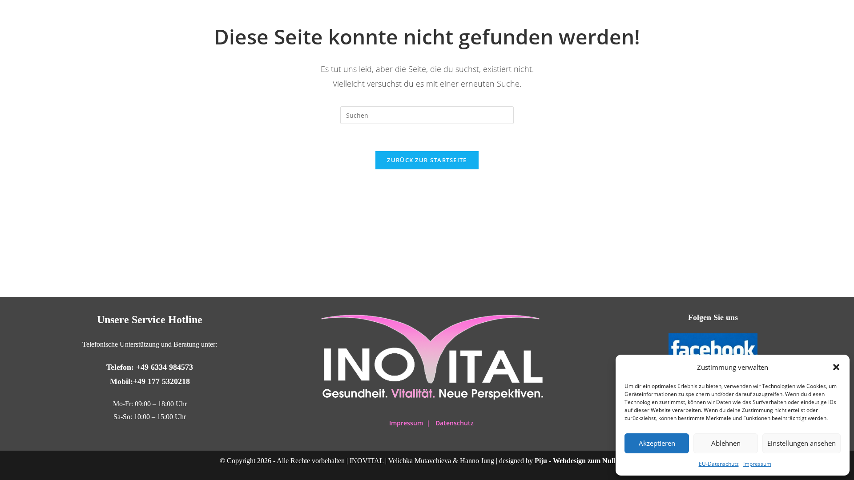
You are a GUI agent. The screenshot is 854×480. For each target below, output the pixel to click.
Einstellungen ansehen (801, 443)
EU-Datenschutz (719, 464)
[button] (836, 367)
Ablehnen (726, 443)
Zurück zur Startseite (427, 160)
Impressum (757, 464)
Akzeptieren (657, 443)
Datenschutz (454, 423)
